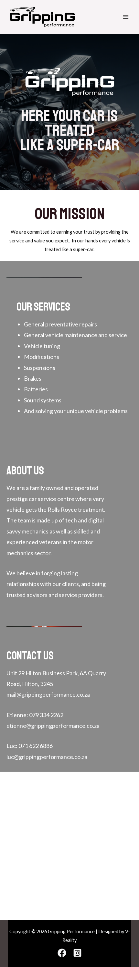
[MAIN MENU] (126, 17)
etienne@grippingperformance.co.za (53, 725)
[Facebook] (62, 953)
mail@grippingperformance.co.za (48, 694)
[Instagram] (77, 953)
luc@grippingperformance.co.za (46, 756)
